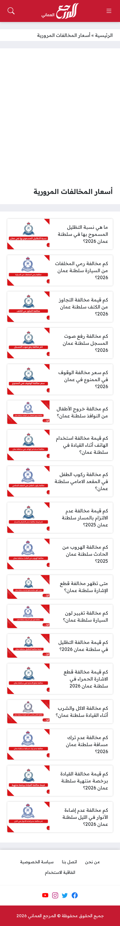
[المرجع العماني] (60, 11)
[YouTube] (45, 895)
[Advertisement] (60, 119)
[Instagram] (55, 895)
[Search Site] (11, 11)
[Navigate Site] (109, 11)
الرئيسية (104, 35)
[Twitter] (65, 895)
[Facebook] (74, 895)
